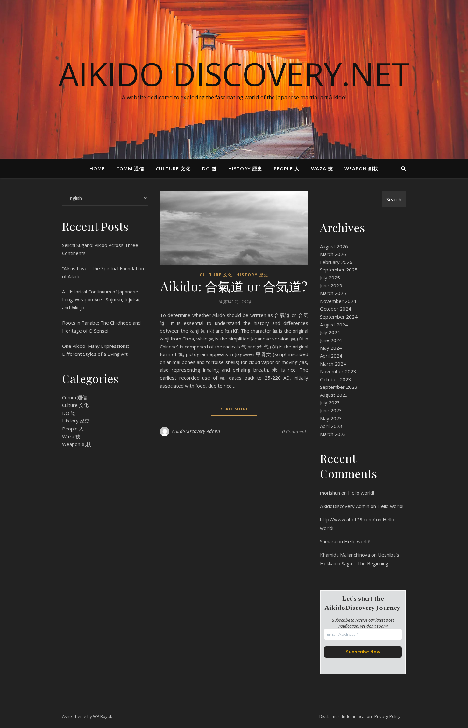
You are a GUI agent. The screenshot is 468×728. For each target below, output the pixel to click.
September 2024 (339, 316)
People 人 (287, 168)
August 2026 (334, 246)
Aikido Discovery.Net (234, 74)
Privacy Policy (387, 716)
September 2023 (339, 387)
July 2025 (330, 277)
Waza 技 (322, 168)
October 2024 (335, 309)
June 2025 (331, 285)
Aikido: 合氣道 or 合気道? (234, 286)
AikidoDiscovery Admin (196, 431)
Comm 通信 (130, 168)
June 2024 (331, 340)
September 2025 (339, 269)
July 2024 (330, 332)
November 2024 (338, 301)
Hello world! (361, 493)
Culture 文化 (173, 168)
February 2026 (336, 262)
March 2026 (333, 254)
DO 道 (209, 168)
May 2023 (331, 418)
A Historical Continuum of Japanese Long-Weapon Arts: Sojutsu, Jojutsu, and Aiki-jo (101, 299)
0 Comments (295, 431)
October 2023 (335, 379)
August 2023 (334, 395)
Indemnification (357, 716)
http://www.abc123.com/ (347, 519)
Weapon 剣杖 (361, 168)
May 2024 (331, 348)
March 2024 (333, 364)
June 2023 (331, 410)
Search (393, 199)
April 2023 (331, 426)
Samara (328, 541)
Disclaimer (329, 716)
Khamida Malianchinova (345, 555)
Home (97, 168)
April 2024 (331, 356)
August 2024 (334, 324)
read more (234, 409)
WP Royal (102, 716)
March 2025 (333, 293)
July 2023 (330, 402)
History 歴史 (245, 168)
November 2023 (338, 371)
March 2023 (333, 434)
